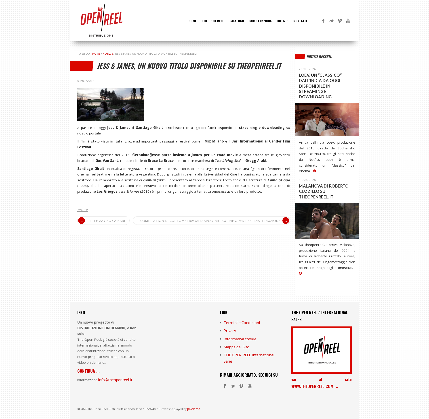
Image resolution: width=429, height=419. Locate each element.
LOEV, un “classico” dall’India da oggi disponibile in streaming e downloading (320, 86)
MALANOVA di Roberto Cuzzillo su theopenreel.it (324, 191)
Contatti (300, 20)
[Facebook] (323, 20)
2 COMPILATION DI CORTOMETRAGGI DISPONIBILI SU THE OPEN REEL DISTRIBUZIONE (209, 220)
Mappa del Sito (236, 346)
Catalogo (236, 20)
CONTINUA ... (88, 371)
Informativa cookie (240, 338)
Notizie (282, 20)
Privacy (230, 330)
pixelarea (193, 409)
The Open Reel (213, 20)
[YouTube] (348, 20)
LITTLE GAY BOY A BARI (106, 220)
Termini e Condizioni (242, 322)
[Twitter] (331, 20)
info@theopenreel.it (115, 379)
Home (193, 20)
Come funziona (260, 20)
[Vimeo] (339, 20)
